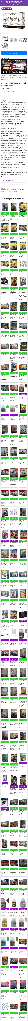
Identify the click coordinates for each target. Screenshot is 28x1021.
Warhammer (5, 79)
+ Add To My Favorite (7, 92)
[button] (17, 5)
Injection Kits (13, 77)
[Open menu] (1, 1)
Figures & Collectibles (8, 75)
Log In (12, 4)
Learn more (15, 191)
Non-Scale (22, 77)
